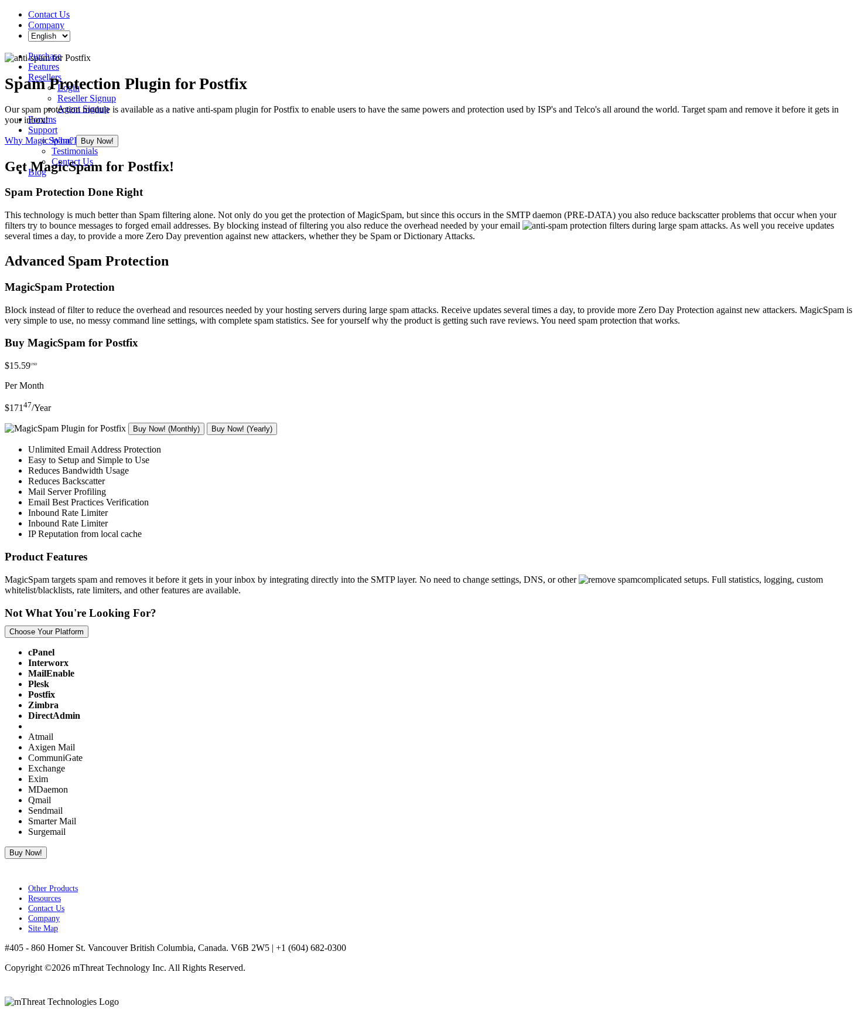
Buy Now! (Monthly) (166, 428)
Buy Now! (97, 141)
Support (42, 130)
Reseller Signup (86, 98)
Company (46, 25)
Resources (44, 898)
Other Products (53, 888)
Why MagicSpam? (39, 140)
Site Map (43, 928)
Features (43, 67)
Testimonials (75, 151)
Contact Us (49, 14)
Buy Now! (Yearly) (241, 428)
